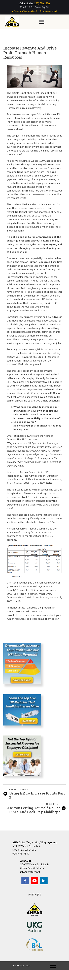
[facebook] (25, 880)
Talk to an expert (48, 11)
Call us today (34, 3)
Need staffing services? (25, 11)
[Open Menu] (41, 21)
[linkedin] (44, 880)
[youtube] (34, 880)
